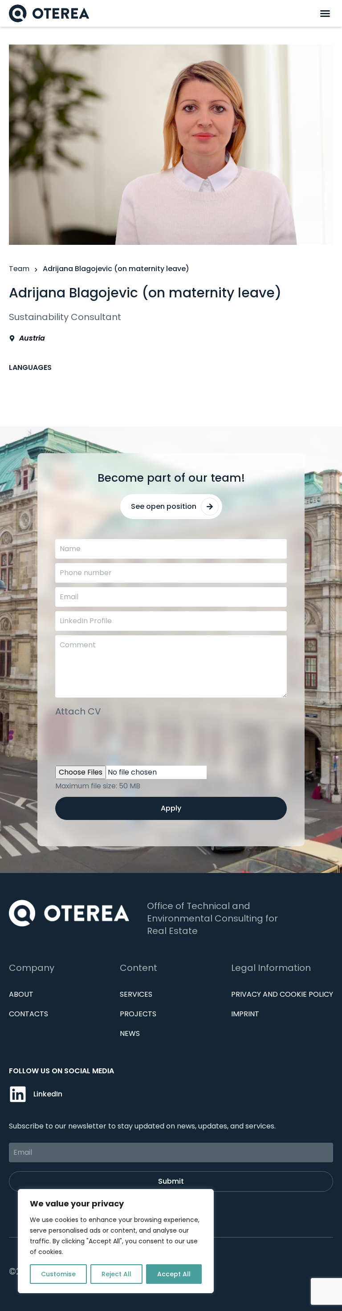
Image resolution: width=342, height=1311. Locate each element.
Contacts (28, 1014)
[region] (116, 1241)
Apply (171, 808)
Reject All (116, 1274)
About (21, 994)
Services (136, 994)
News (130, 1033)
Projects (138, 1014)
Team (19, 269)
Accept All (174, 1274)
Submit (171, 1181)
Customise (58, 1274)
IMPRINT (245, 1014)
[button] (325, 13)
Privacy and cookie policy (282, 994)
